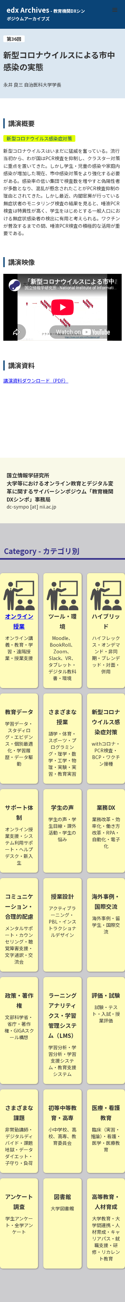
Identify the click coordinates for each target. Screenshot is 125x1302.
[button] (115, 10)
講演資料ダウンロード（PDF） (35, 380)
